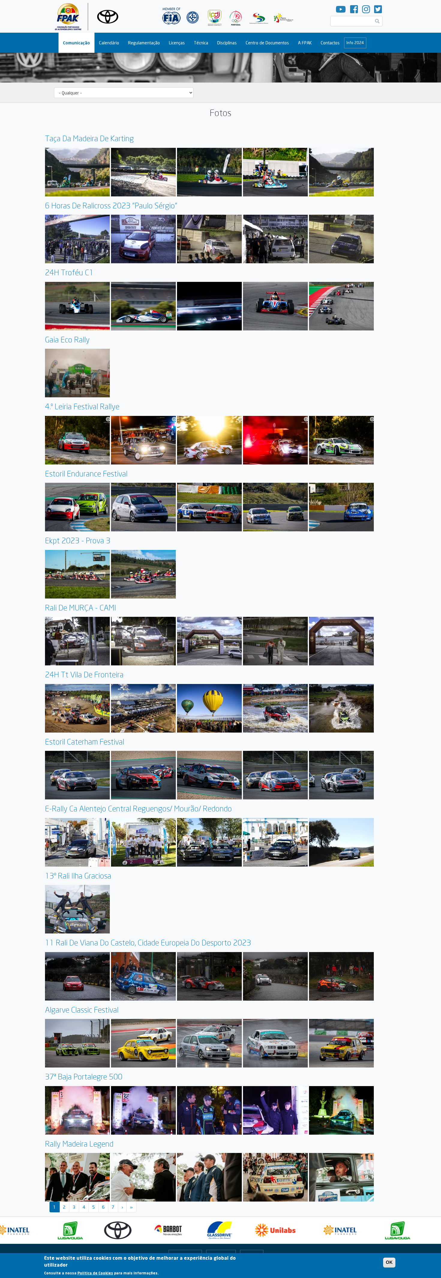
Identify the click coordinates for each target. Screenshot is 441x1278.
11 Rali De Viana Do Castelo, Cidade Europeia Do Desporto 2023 (148, 942)
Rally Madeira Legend (79, 1143)
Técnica (201, 42)
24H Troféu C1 (69, 272)
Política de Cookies (95, 1273)
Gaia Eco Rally (67, 339)
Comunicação (76, 42)
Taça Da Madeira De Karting (89, 138)
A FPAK (305, 42)
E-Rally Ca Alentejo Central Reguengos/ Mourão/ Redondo (138, 808)
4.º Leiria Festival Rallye (82, 406)
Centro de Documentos (267, 42)
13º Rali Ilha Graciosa (78, 875)
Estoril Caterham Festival (84, 741)
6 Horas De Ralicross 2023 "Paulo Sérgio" (111, 205)
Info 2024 (355, 42)
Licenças (177, 42)
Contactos (330, 42)
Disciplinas (227, 42)
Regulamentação (144, 42)
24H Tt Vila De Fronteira (84, 674)
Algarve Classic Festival (81, 1009)
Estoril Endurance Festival (86, 473)
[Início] (89, 16)
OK (389, 1262)
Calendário (109, 42)
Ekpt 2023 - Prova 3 (77, 540)
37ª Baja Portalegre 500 (83, 1076)
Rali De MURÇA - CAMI (80, 607)
